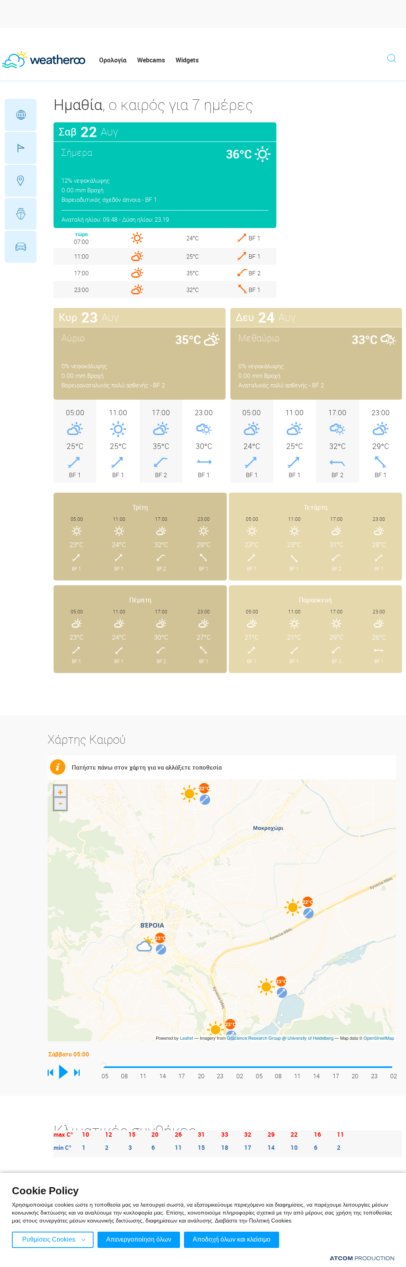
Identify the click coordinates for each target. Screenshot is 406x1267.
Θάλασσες (20, 214)
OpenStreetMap (379, 1038)
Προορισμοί (20, 181)
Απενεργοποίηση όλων (138, 1239)
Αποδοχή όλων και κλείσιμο (231, 1239)
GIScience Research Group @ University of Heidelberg (280, 1038)
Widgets (187, 60)
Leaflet (186, 1038)
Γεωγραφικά (20, 115)
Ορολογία (112, 60)
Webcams (151, 60)
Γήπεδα (20, 148)
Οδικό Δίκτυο (20, 247)
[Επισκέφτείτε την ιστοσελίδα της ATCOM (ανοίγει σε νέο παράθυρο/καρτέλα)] (362, 1258)
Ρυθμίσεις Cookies (48, 1239)
